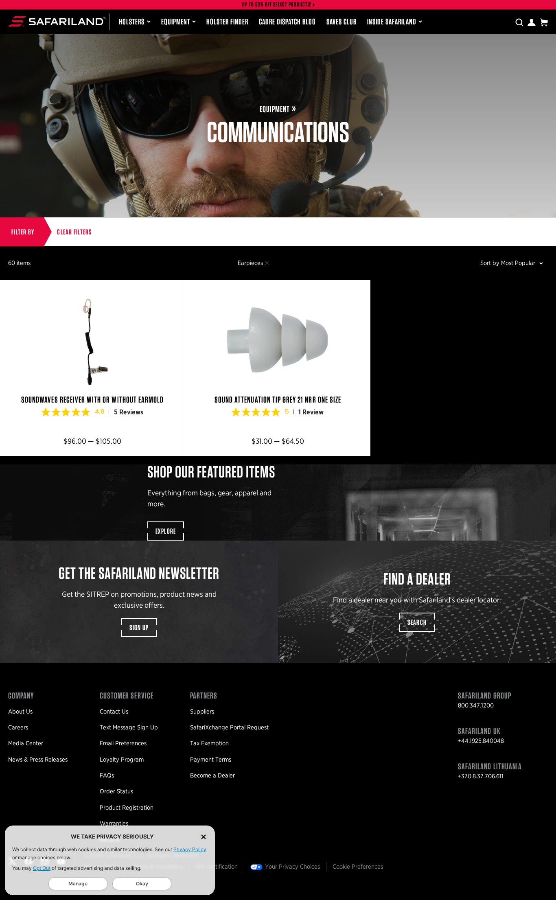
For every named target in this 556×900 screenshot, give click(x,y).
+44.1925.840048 (481, 741)
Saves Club (341, 21)
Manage (78, 883)
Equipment (175, 21)
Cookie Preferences (358, 866)
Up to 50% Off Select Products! (277, 5)
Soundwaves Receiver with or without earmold (92, 368)
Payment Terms (210, 759)
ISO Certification (216, 866)
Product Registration (126, 807)
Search (417, 622)
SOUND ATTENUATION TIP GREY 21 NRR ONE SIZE (277, 368)
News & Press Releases (38, 759)
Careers (18, 727)
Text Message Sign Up (129, 727)
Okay (142, 883)
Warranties (114, 823)
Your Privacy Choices (292, 866)
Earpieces (250, 263)
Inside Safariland (391, 21)
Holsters (131, 21)
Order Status (116, 791)
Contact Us (114, 711)
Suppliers (202, 711)
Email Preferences (123, 743)
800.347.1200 (476, 705)
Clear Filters (74, 232)
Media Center (25, 743)
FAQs (107, 775)
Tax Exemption (209, 743)
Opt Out (41, 868)
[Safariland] (56, 21)
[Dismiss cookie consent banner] (203, 836)
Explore (165, 531)
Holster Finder (227, 21)
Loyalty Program (122, 759)
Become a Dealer (212, 775)
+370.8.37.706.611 (480, 776)
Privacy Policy (189, 849)
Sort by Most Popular (507, 263)
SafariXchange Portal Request (229, 727)
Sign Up (139, 627)
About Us (20, 711)
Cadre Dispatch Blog (287, 21)
